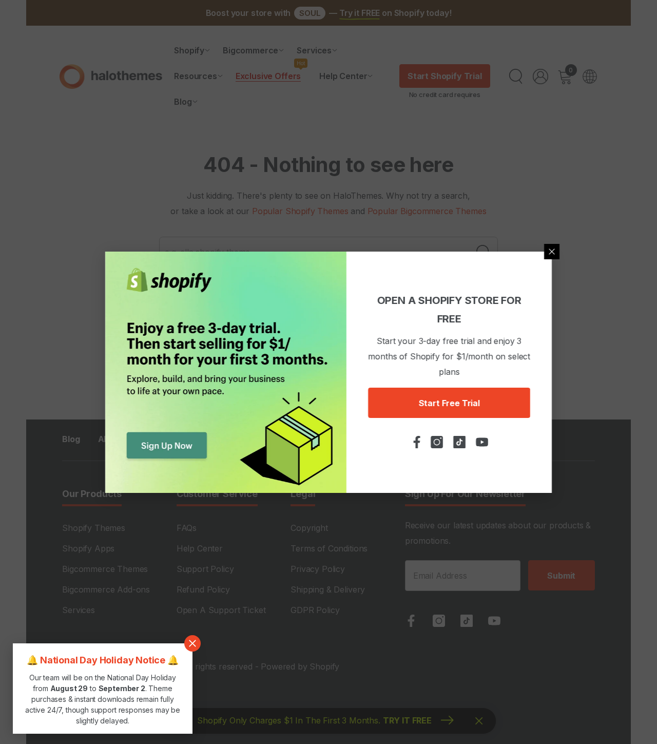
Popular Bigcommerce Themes (427, 211)
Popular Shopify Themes (300, 211)
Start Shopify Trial (445, 76)
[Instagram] (439, 621)
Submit (561, 575)
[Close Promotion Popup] (192, 643)
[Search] (516, 76)
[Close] (551, 251)
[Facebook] (411, 621)
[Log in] (540, 76)
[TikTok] (466, 621)
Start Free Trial (448, 403)
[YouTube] (494, 621)
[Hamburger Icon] (589, 76)
